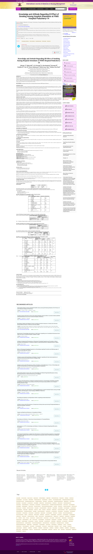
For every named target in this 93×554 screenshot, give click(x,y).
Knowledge (34, 511)
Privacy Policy (65, 48)
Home (18, 8)
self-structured (65, 519)
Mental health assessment (20, 501)
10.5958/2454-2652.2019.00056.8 (24, 393)
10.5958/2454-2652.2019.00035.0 (24, 385)
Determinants (49, 509)
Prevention (55, 506)
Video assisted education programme (47, 506)
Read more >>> (74, 32)
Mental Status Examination (28, 511)
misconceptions (72, 501)
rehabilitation (25, 527)
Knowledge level (18, 531)
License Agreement (66, 42)
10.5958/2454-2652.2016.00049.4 (24, 456)
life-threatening (32, 504)
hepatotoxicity (62, 516)
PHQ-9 (67, 509)
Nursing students (50, 501)
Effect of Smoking (32, 41)
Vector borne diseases (37, 506)
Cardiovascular (31, 514)
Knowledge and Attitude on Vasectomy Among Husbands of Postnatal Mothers (33, 419)
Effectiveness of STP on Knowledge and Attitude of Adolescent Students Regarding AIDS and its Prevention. (37, 427)
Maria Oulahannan (52, 22)
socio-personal (71, 519)
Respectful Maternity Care (20, 522)
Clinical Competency (25, 519)
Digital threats (74, 529)
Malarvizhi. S (26, 22)
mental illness (69, 526)
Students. (26, 514)
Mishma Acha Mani (19, 23)
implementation (31, 509)
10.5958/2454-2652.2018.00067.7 (24, 353)
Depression (36, 509)
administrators (18, 521)
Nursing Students (52, 522)
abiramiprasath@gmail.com (23, 24)
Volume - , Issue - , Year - (27, 38)
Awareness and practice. (67, 506)
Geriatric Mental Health (61, 509)
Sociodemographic (24, 506)
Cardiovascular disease (31, 516)
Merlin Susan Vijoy (58, 22)
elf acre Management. (26, 526)
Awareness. (24, 531)
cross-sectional (25, 499)
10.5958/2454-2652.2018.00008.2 (24, 337)
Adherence (31, 529)
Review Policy (65, 52)
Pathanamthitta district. (19, 511)
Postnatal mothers (44, 499)
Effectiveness (60, 506)
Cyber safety (63, 529)
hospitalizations (60, 524)
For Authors (40, 8)
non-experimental (47, 519)
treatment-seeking (50, 526)
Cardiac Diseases (18, 526)
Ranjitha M (44, 22)
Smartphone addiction (39, 501)
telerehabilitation (72, 527)
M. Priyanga (30, 22)
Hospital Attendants (38, 41)
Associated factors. (47, 521)
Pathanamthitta (31, 499)
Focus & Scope (65, 39)
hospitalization (73, 516)
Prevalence (44, 509)
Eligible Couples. (29, 524)
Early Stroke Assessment (45, 504)
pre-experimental (54, 511)
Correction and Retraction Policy (68, 53)
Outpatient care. (56, 516)
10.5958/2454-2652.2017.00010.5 (24, 319)
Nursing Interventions (37, 529)
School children (18, 504)
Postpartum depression (37, 499)
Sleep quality (45, 501)
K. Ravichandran (35, 22)
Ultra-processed (74, 506)
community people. (19, 527)
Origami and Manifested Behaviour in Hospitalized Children (29, 412)
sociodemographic (19, 499)
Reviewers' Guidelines (67, 50)
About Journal (24, 551)
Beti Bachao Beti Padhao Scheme (21, 524)
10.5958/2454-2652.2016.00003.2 (24, 447)
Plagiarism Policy (66, 46)
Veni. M (47, 22)
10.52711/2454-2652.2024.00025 (24, 26)
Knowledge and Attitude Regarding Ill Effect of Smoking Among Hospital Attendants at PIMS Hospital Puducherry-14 (39, 16)
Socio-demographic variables (57, 499)
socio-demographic (71, 504)
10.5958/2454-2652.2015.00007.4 (24, 400)
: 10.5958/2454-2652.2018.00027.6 (24, 415)
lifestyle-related (36, 514)
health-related (25, 509)
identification (42, 514)
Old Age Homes (54, 509)
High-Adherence (45, 527)
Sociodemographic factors (48, 516)
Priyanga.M (40, 22)
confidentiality (53, 521)
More (47, 8)
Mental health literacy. (25, 504)
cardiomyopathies (35, 524)
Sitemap (39, 551)
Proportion (50, 499)
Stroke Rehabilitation (25, 529)
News (52, 8)
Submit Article (73, 8)
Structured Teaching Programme (36, 522)
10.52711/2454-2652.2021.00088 (24, 311)
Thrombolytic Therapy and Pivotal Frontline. (56, 504)
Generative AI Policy (66, 45)
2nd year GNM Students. (41, 511)
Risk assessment (41, 516)
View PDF (57, 52)
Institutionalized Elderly (72, 509)
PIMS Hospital (44, 41)
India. (59, 529)
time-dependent (38, 504)
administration (71, 521)
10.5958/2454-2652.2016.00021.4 (24, 422)
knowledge (64, 526)
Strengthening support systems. (29, 501)
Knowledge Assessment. (60, 522)
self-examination (60, 511)
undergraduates (54, 519)
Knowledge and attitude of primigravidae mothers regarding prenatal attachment (33, 397)
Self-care (65, 524)
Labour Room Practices (46, 522)
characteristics (59, 514)
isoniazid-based (67, 516)
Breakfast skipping (24, 521)
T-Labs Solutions (70, 552)
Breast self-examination (19, 514)
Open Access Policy (66, 43)
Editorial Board (32, 8)
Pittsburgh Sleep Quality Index (58, 501)
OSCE (30, 519)
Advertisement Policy (67, 55)
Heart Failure (69, 524)
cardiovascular (47, 514)
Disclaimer (65, 56)
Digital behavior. (66, 501)
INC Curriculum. (35, 519)
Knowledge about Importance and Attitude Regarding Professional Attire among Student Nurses (37, 460)
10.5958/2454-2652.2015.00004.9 (24, 463)
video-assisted (65, 504)
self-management (54, 524)
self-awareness (48, 511)
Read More (57, 312)
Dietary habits (41, 521)
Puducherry (48, 41)
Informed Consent (66, 41)
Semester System (18, 519)
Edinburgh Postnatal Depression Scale (67, 499)
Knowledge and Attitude (25, 41)
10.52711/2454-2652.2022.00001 (24, 329)
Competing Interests (66, 38)
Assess (61, 526)
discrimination (32, 526)
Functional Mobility (44, 529)
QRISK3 (37, 516)
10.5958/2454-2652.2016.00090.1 (24, 345)
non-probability (18, 506)
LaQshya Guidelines (28, 522)
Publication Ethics (66, 49)
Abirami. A (21, 22)
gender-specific (18, 529)
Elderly (40, 509)
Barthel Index (50, 529)
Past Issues (24, 8)
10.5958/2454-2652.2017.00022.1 (24, 408)
